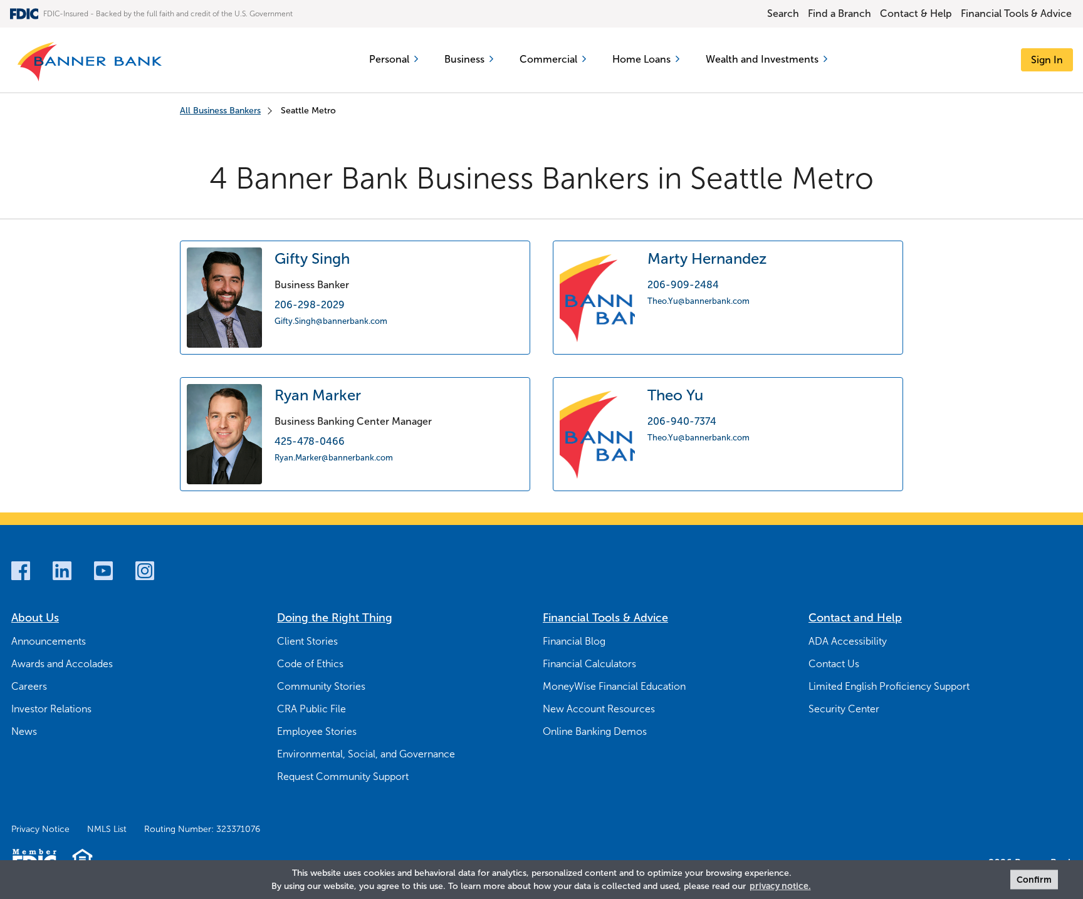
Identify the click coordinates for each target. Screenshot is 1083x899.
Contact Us (833, 663)
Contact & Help (916, 13)
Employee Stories (317, 731)
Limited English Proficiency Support (889, 686)
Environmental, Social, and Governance (366, 754)
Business (464, 59)
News (24, 731)
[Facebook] (20, 570)
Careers (29, 686)
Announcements (48, 641)
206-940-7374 (681, 421)
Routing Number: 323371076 (202, 829)
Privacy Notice (40, 829)
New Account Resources (599, 709)
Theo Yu (675, 395)
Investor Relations (51, 709)
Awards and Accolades (62, 663)
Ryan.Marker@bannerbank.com (334, 457)
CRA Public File (311, 709)
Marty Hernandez (706, 259)
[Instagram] (144, 570)
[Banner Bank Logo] (92, 60)
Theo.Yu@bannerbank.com (698, 300)
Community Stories (321, 686)
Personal (389, 59)
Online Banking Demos (595, 731)
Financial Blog (574, 641)
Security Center (843, 709)
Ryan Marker (318, 395)
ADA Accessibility (847, 641)
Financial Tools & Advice (1016, 13)
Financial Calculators (589, 663)
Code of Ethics (310, 663)
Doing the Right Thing (334, 617)
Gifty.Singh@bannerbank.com (331, 320)
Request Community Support (343, 776)
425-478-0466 (310, 441)
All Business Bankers (220, 110)
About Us (35, 617)
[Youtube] (103, 570)
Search (783, 13)
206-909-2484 (683, 284)
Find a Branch (839, 13)
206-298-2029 (310, 304)
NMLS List (107, 829)
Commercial (548, 59)
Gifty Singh (312, 259)
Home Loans (641, 59)
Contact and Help (855, 617)
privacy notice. (780, 886)
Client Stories (307, 641)
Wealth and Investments (762, 59)
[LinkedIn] (62, 570)
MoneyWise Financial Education (614, 686)
